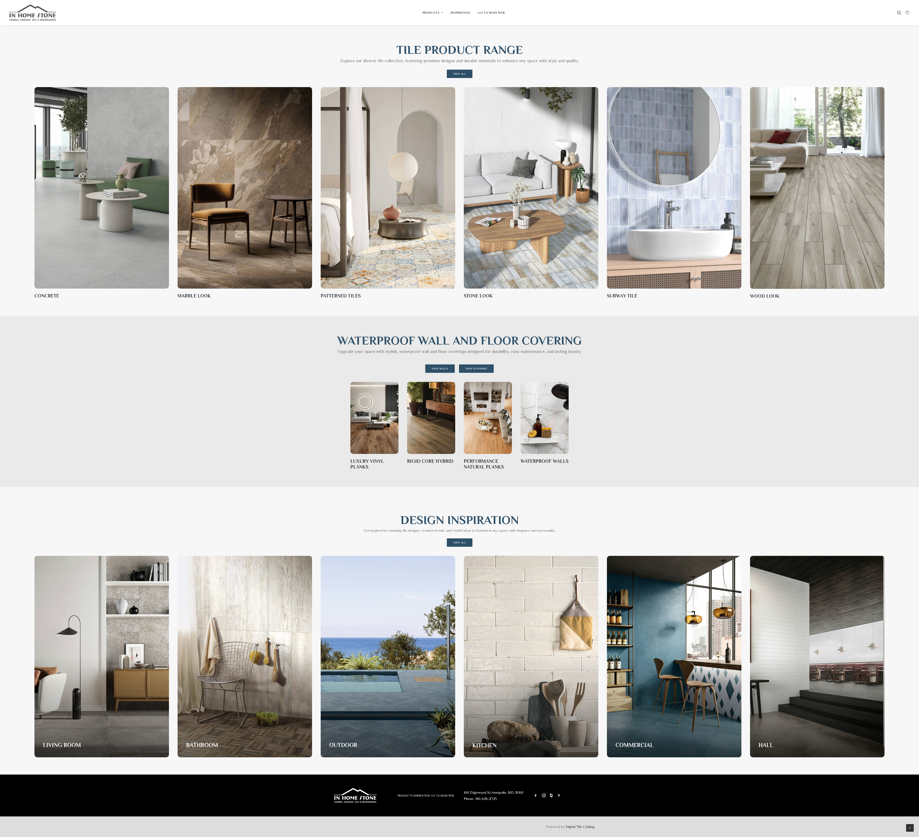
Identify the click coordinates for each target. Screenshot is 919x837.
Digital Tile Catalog (580, 827)
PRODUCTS (431, 12)
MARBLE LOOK (194, 295)
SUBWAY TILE (622, 295)
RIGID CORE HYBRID (430, 461)
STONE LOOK (478, 295)
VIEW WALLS (440, 368)
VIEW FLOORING (476, 368)
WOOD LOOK (764, 296)
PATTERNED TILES (341, 295)
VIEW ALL (459, 74)
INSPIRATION (460, 12)
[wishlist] (906, 13)
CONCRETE (46, 295)
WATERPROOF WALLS (544, 461)
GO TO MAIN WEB (491, 12)
